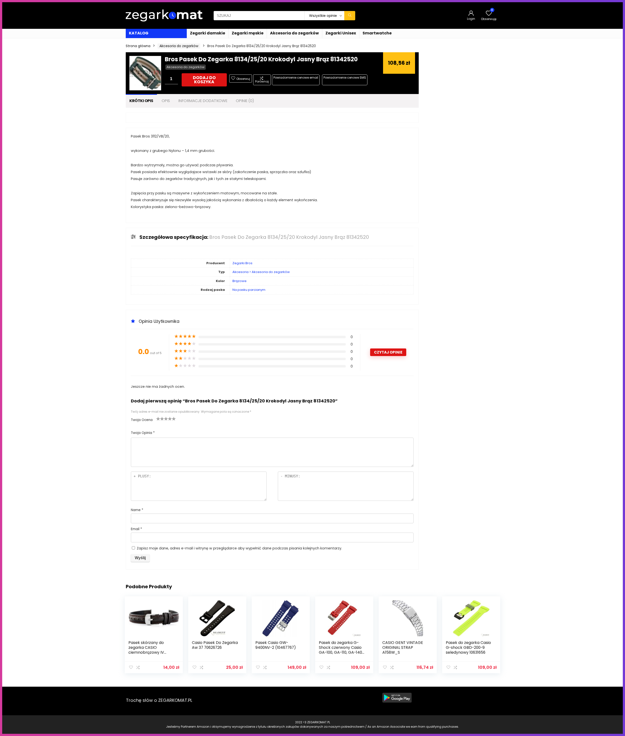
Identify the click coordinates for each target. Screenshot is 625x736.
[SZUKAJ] (349, 15)
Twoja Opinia (143, 433)
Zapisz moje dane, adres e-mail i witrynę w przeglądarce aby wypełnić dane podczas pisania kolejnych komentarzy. (239, 548)
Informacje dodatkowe (203, 101)
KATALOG (138, 33)
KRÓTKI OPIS (141, 101)
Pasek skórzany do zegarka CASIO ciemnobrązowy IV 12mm (146, 650)
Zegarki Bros (242, 263)
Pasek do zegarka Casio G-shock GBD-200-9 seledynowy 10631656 (468, 647)
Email (136, 529)
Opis (166, 101)
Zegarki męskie (247, 33)
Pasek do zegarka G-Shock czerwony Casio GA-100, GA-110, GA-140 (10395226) (340, 650)
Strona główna (138, 45)
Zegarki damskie (207, 33)
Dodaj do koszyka (204, 80)
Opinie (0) (245, 101)
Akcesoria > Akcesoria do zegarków (261, 272)
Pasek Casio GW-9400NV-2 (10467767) (275, 645)
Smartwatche (377, 33)
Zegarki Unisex (340, 33)
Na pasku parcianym (248, 289)
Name (137, 510)
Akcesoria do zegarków (294, 33)
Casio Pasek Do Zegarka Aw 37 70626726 (215, 645)
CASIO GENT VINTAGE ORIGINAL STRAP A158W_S (402, 647)
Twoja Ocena (142, 420)
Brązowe (239, 281)
